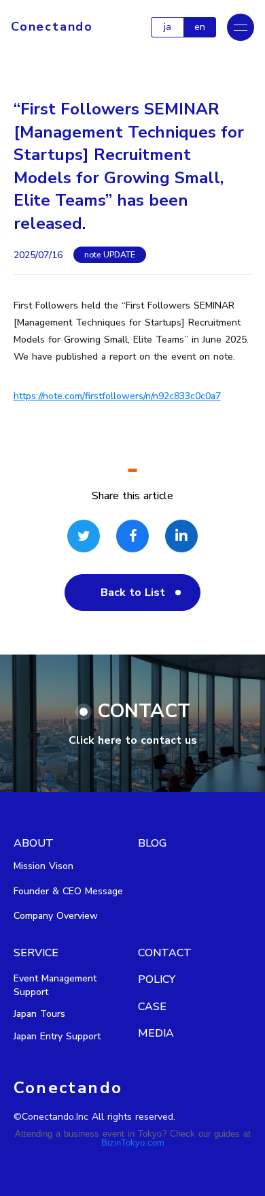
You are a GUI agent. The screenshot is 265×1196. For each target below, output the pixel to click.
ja (167, 26)
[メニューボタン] (240, 27)
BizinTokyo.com (132, 1142)
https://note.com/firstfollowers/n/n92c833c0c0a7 (117, 396)
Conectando (52, 26)
